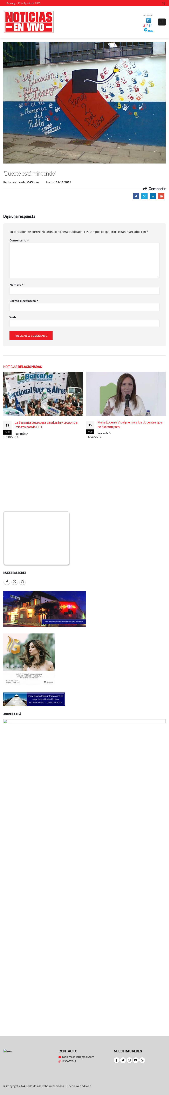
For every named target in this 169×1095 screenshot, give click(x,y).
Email (161, 196)
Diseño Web (79, 1086)
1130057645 (68, 1061)
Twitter (144, 196)
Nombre (16, 285)
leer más (20, 433)
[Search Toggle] (164, 3)
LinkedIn (153, 196)
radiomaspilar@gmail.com (78, 1057)
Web (12, 317)
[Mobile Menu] (162, 22)
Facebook (136, 196)
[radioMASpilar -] (29, 22)
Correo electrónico (23, 301)
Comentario (19, 240)
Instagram (22, 582)
